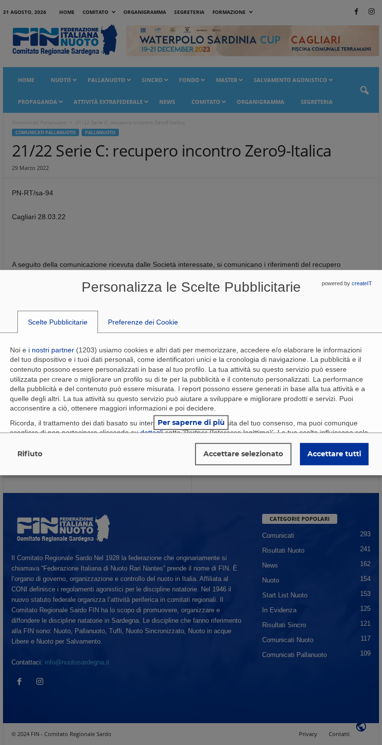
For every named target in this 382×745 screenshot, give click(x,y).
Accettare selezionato (243, 453)
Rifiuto (29, 453)
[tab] (57, 322)
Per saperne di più (191, 422)
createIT (362, 283)
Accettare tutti (334, 453)
